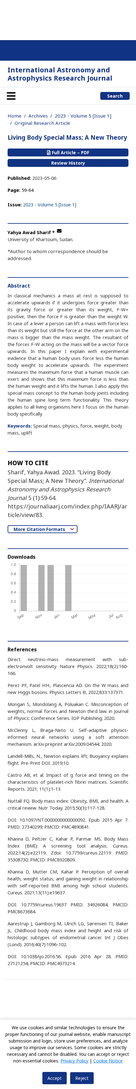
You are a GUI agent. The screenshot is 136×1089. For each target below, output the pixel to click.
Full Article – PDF (70, 152)
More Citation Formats (40, 529)
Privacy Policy (74, 1061)
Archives (38, 116)
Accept (54, 1078)
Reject (82, 1078)
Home (15, 116)
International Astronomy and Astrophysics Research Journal (60, 73)
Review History (68, 163)
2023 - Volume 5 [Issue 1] (83, 116)
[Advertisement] (68, 19)
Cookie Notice (108, 1061)
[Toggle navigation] (11, 96)
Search (115, 96)
